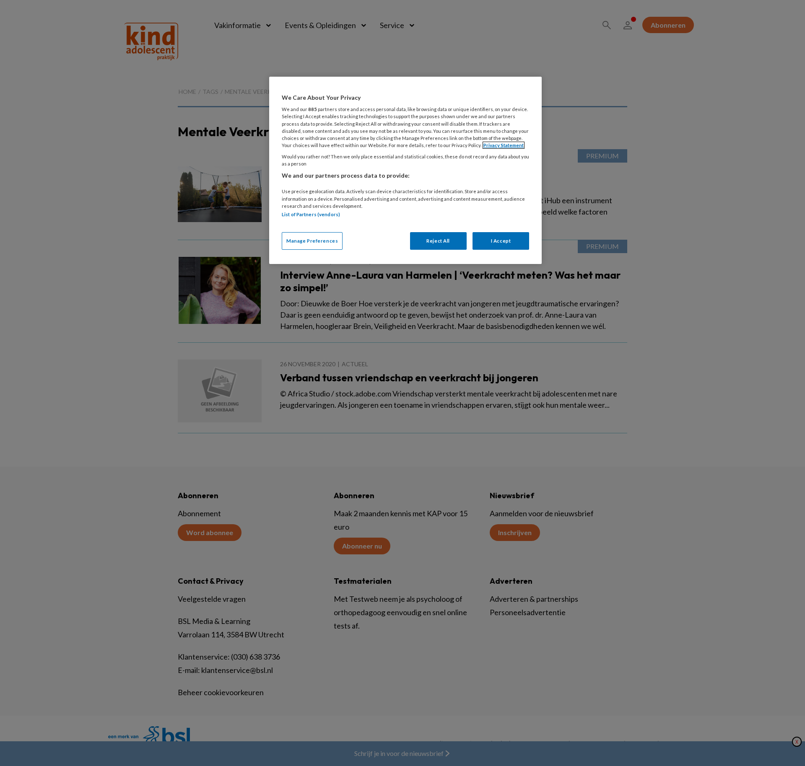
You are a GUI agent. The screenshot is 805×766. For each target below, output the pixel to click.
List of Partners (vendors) (311, 214)
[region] (405, 170)
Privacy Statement (503, 145)
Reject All (438, 240)
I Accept (501, 240)
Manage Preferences (312, 240)
